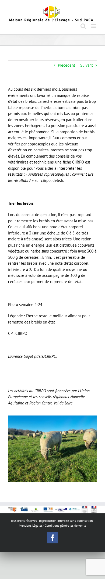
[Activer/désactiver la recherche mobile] (83, 26)
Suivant (86, 65)
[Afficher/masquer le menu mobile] (94, 26)
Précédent (66, 65)
